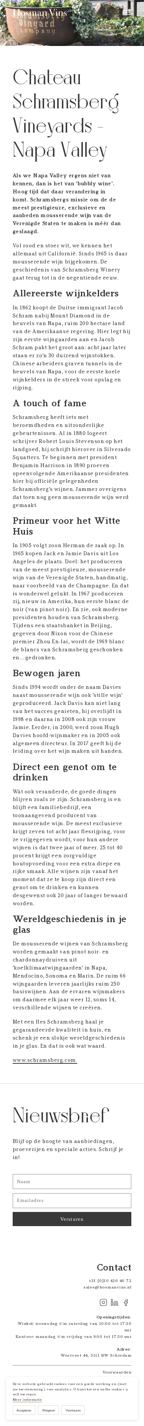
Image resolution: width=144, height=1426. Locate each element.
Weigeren (48, 1410)
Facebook (125, 1302)
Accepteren (24, 1410)
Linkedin (114, 1302)
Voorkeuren (73, 1410)
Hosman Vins (41, 12)
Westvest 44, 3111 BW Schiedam (96, 1355)
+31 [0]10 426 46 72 (110, 1280)
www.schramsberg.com (45, 1060)
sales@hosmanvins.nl (107, 1287)
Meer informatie (27, 1399)
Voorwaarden (117, 1372)
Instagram (103, 1302)
